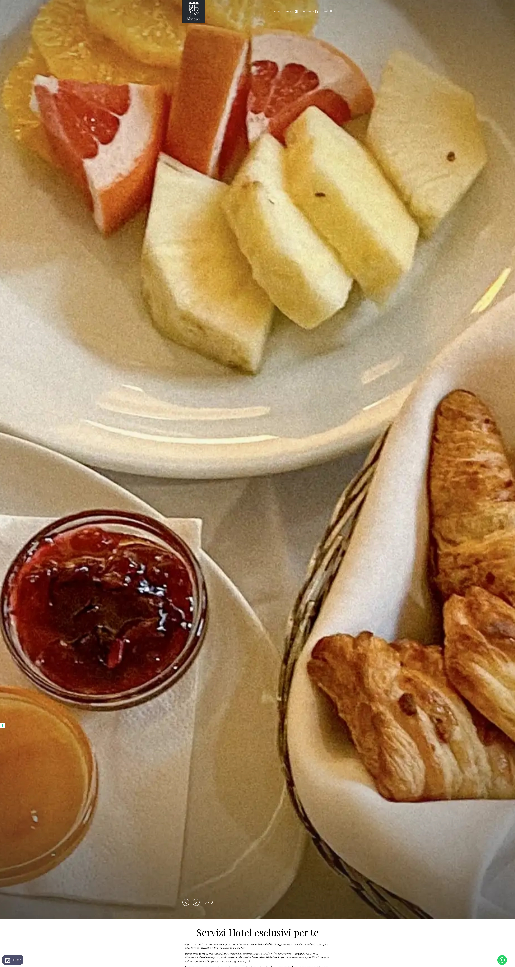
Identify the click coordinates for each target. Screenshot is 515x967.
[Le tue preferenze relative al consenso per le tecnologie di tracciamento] (2, 725)
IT (275, 11)
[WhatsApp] (502, 960)
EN (279, 11)
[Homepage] (193, 11)
